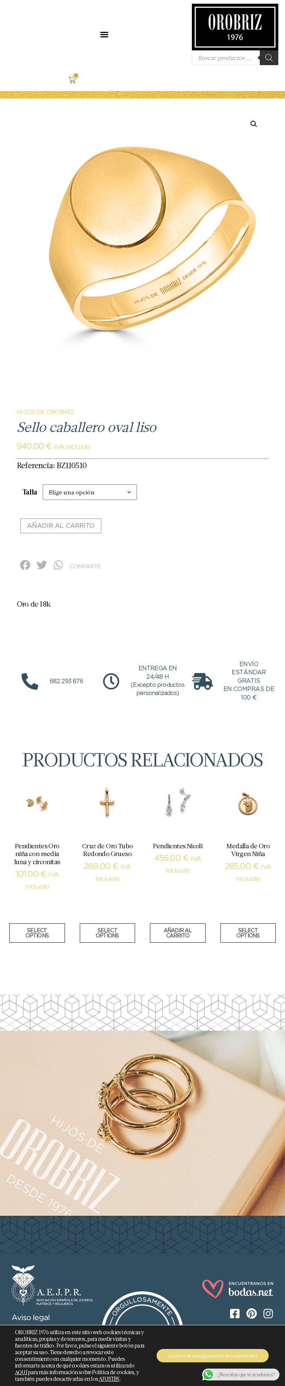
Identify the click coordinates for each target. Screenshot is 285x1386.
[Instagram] (40, 34)
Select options (37, 933)
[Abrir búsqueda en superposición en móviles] (235, 57)
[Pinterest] (26, 34)
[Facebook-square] (11, 34)
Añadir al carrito (61, 526)
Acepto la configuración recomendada (213, 1355)
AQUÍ (21, 1372)
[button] (104, 34)
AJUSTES (109, 1379)
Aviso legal (31, 1318)
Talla (29, 492)
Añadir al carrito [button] (178, 933)
